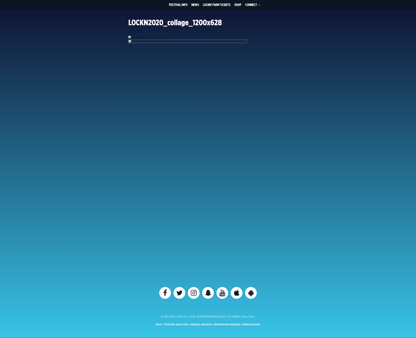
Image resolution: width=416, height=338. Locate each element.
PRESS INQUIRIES (251, 325)
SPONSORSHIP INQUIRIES (227, 325)
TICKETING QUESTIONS (175, 325)
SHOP (159, 325)
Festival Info (178, 5)
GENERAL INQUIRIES (201, 325)
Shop (237, 5)
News (195, 5)
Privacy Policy (248, 317)
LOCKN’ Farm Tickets (216, 5)
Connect (251, 5)
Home (161, 5)
